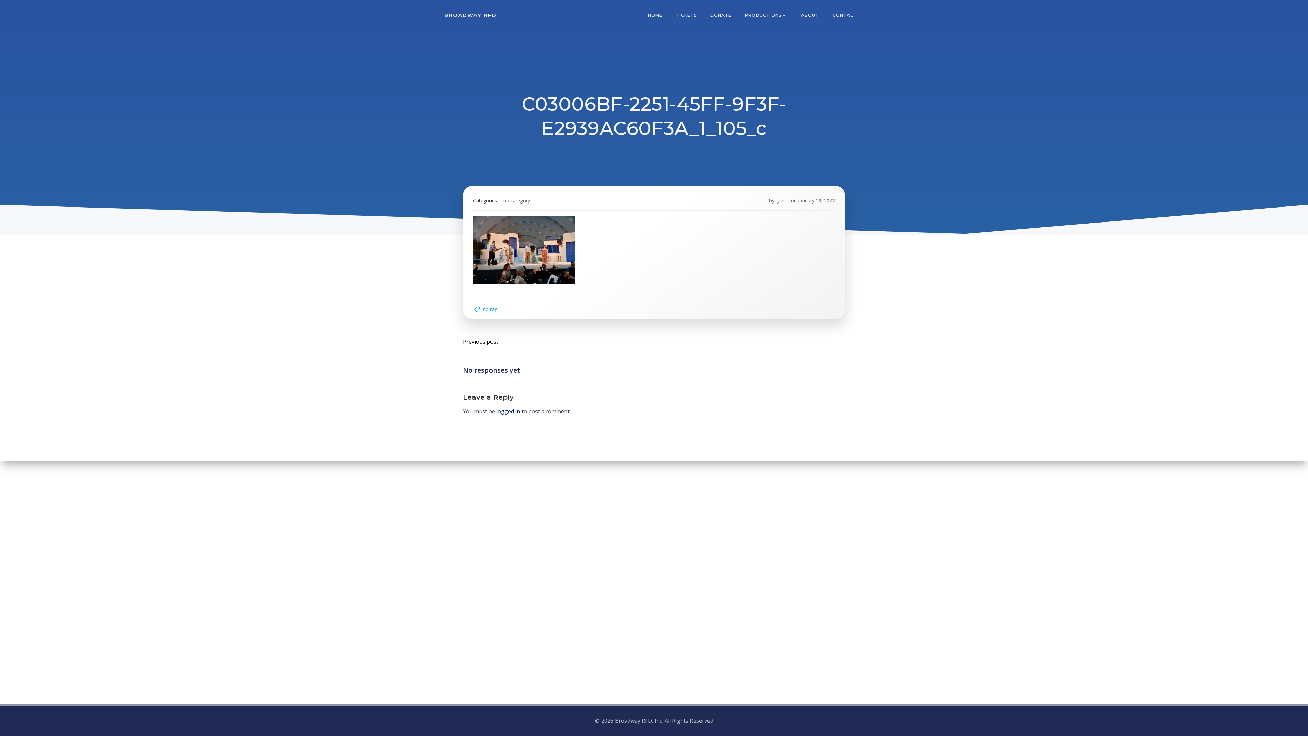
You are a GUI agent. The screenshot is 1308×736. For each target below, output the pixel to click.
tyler (780, 200)
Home (655, 15)
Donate (720, 15)
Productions (763, 15)
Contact (844, 15)
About (810, 15)
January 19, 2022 (816, 200)
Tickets (686, 15)
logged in (508, 411)
